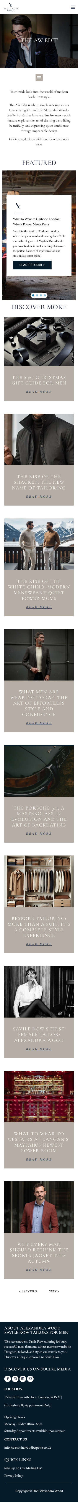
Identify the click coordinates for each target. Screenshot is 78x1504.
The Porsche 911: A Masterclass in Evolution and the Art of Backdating (39, 816)
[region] (39, 235)
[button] (72, 6)
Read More (39, 392)
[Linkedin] (23, 1379)
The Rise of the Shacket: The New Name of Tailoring (39, 482)
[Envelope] (30, 1379)
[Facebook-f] (7, 1379)
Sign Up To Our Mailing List (23, 1468)
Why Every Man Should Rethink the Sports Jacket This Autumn (39, 1252)
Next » (54, 1291)
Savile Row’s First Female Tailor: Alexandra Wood (39, 1034)
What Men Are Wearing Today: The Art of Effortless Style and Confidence (39, 703)
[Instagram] (15, 1379)
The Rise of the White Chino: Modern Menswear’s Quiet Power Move (39, 590)
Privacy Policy (13, 1475)
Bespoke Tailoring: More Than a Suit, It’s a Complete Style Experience (39, 927)
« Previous (28, 1291)
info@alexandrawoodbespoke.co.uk (27, 1447)
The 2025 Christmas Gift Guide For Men (39, 380)
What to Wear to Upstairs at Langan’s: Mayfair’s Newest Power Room (39, 1142)
